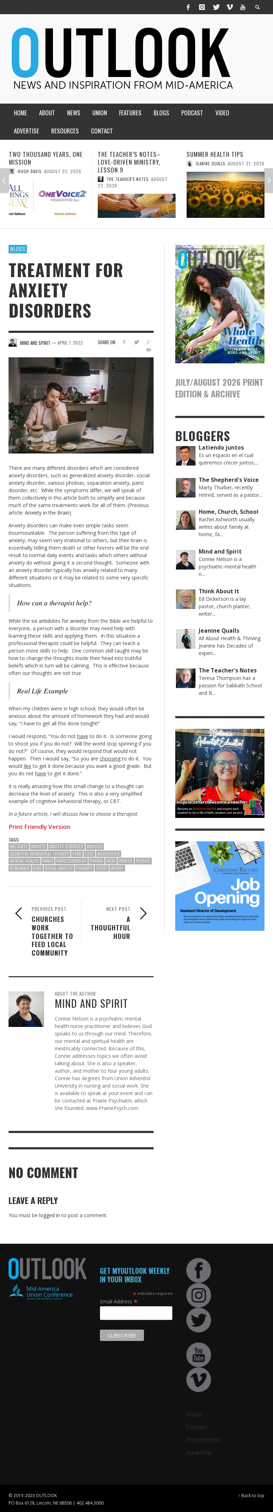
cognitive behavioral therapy (39, 854)
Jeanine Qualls (121, 163)
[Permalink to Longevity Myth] (225, 195)
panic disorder (71, 861)
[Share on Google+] (149, 342)
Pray (111, 861)
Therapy (84, 868)
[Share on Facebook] (124, 342)
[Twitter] (216, 7)
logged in (49, 1215)
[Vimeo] (229, 7)
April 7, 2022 (70, 343)
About (194, 1414)
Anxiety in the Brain (47, 512)
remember (20, 868)
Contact (196, 1427)
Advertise (198, 1453)
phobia (96, 861)
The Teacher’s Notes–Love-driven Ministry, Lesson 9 (40, 162)
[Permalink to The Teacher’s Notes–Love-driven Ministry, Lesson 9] (48, 206)
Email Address (119, 1301)
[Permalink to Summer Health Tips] (137, 195)
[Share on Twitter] (136, 342)
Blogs (17, 249)
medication (108, 854)
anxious (94, 846)
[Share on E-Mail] (149, 349)
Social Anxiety (59, 868)
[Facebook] (188, 7)
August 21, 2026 (157, 163)
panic (48, 861)
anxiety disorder (66, 846)
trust (101, 868)
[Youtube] (243, 7)
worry (117, 868)
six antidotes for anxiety (58, 620)
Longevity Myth (209, 154)
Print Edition (202, 1440)
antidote (19, 846)
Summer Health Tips (126, 154)
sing (37, 868)
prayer (126, 861)
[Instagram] (202, 7)
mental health (24, 861)
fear (77, 854)
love (89, 854)
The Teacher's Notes (38, 179)
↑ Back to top (251, 1495)
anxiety (38, 846)
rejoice (143, 861)
